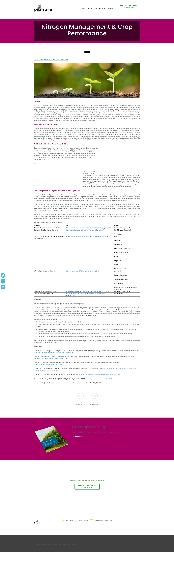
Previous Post (81, 405)
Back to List (95, 405)
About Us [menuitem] (102, 8)
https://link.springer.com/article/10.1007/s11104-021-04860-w (53, 352)
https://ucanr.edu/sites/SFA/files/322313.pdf (48, 364)
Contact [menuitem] (110, 8)
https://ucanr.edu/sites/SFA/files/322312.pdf (54, 358)
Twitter (3, 275)
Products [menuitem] (82, 8)
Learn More (77, 437)
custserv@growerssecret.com (103, 520)
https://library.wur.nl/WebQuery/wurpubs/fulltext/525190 (99, 379)
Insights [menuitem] (89, 8)
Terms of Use (72, 544)
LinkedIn (3, 287)
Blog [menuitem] (95, 8)
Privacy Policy (58, 544)
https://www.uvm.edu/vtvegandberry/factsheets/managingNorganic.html (103, 374)
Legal (65, 544)
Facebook (3, 281)
